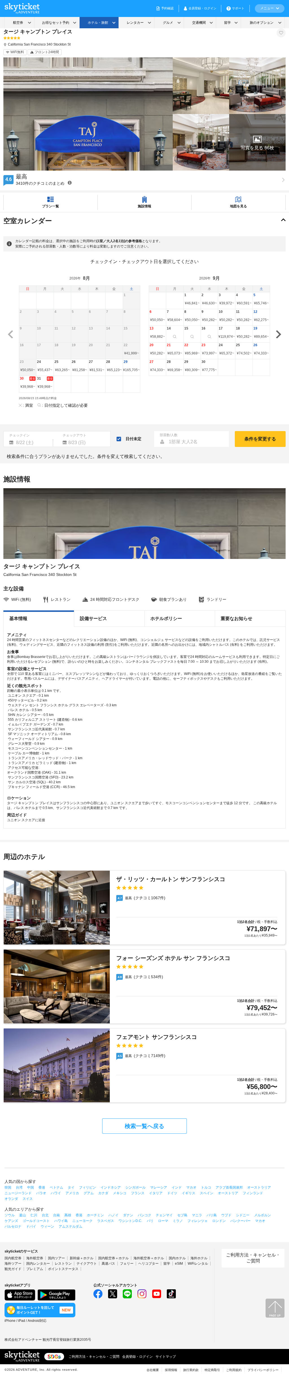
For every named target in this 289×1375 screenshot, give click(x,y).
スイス (28, 1198)
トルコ (206, 1187)
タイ (71, 1187)
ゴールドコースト (36, 1221)
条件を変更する (260, 438)
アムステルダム (70, 1226)
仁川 (33, 1215)
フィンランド (253, 1193)
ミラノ (178, 1221)
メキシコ (119, 1193)
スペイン (206, 1193)
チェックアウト (74, 435)
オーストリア (228, 1193)
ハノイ (113, 1215)
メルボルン (262, 1215)
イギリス (188, 1193)
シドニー (242, 1215)
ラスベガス (105, 1221)
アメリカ (72, 1193)
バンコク (144, 1215)
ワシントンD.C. (130, 1221)
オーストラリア (259, 1187)
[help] (70, 182)
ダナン (128, 1215)
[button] (257, 142)
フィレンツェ (197, 1221)
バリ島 (212, 1215)
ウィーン (47, 1226)
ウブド (226, 1215)
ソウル (10, 1215)
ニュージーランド (18, 1193)
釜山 (22, 1215)
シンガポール (135, 1187)
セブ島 (182, 1215)
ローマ (163, 1221)
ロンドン (219, 1221)
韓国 (8, 1187)
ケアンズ (11, 1221)
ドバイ (31, 1226)
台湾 (19, 1187)
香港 (41, 1187)
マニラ (197, 1215)
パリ (150, 1221)
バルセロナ (13, 1226)
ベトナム (56, 1187)
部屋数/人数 (169, 435)
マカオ (191, 1187)
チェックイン (19, 435)
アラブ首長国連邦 (229, 1187)
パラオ (41, 1193)
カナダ (103, 1193)
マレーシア (158, 1187)
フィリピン (87, 1187)
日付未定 (133, 438)
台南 (56, 1215)
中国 (30, 1187)
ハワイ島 (61, 1221)
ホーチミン (95, 1215)
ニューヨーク (82, 1221)
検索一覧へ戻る (144, 1126)
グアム (89, 1193)
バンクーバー (240, 1221)
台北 (45, 1215)
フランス (137, 1193)
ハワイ (56, 1193)
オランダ (11, 1198)
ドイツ (172, 1193)
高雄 (67, 1215)
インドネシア (110, 1187)
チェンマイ (164, 1215)
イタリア (156, 1193)
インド (177, 1187)
